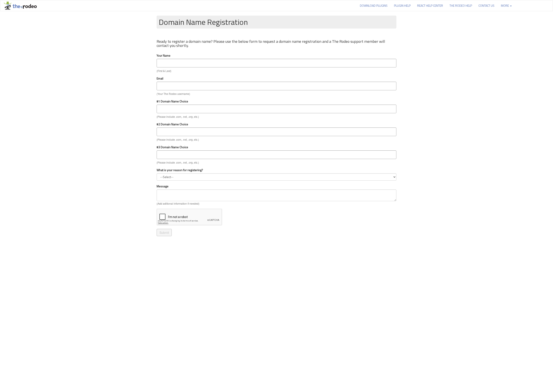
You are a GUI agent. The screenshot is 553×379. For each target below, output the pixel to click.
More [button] (505, 5)
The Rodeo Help (461, 5)
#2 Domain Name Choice (172, 124)
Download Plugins (374, 5)
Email (160, 78)
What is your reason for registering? (180, 170)
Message (162, 186)
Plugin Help (402, 5)
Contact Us (486, 5)
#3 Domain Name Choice (172, 147)
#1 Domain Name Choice (172, 101)
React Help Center (430, 5)
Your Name (163, 55)
